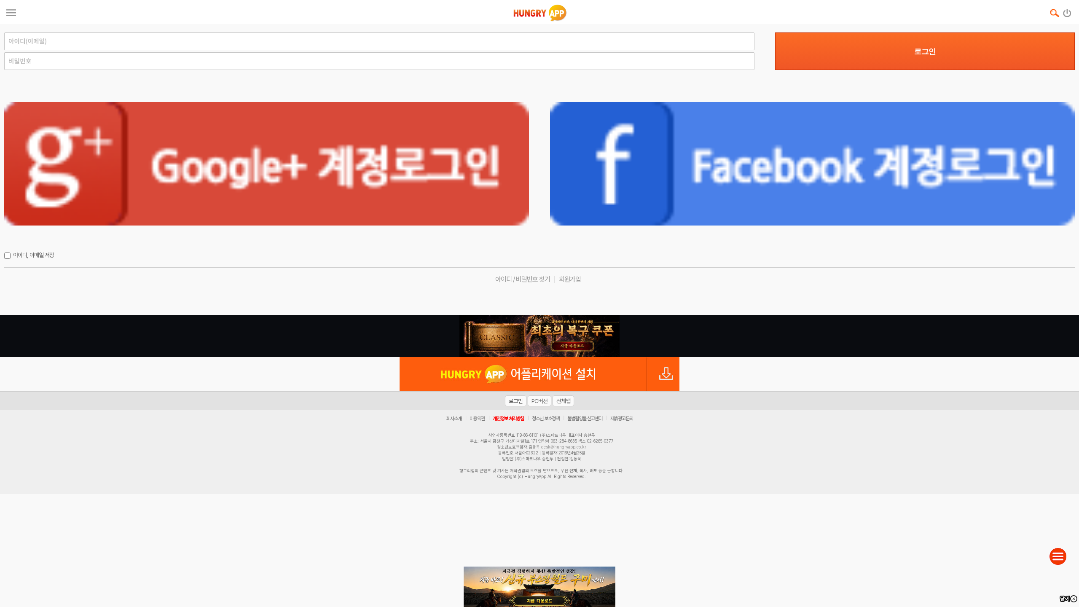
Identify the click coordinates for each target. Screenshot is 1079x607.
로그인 (925, 51)
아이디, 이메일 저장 (33, 255)
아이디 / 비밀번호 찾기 (522, 279)
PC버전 (539, 401)
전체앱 (563, 401)
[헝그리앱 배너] (539, 336)
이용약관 (477, 419)
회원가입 (570, 279)
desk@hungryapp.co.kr (563, 446)
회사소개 (454, 419)
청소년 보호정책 (545, 419)
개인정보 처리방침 (508, 419)
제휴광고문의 (621, 419)
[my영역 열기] (11, 11)
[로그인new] (1067, 11)
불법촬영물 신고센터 (584, 419)
